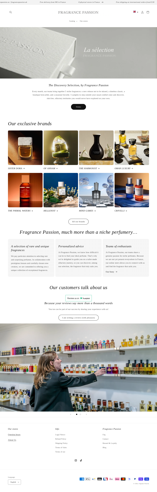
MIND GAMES (86, 210)
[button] (10, 12)
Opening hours (14, 435)
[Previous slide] (70, 414)
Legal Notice (60, 435)
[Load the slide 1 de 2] (76, 414)
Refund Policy (60, 439)
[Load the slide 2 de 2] (80, 414)
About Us (12, 440)
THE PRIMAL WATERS (19, 210)
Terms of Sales (61, 447)
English (13, 482)
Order (78, 107)
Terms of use (60, 452)
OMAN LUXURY (123, 168)
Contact (105, 439)
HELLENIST (49, 210)
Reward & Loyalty (110, 443)
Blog (104, 447)
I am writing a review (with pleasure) (78, 318)
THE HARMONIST (88, 168)
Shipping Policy (61, 443)
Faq (104, 435)
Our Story (110, 272)
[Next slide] (86, 414)
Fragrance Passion (144, 483)
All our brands (78, 222)
